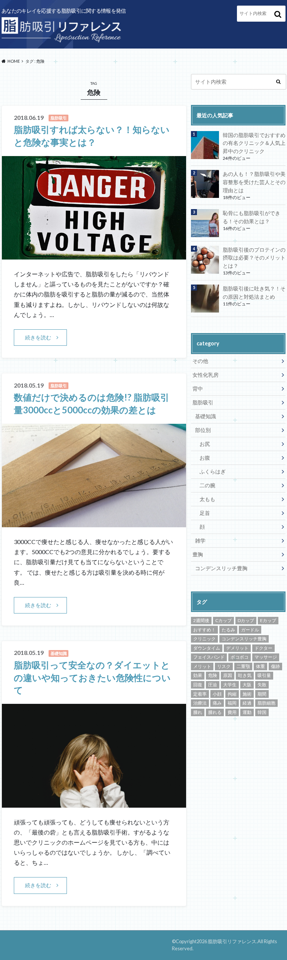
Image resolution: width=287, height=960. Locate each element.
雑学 (200, 540)
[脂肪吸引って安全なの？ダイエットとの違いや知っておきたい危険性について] (94, 803)
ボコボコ (240, 657)
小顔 (217, 694)
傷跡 (275, 666)
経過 (247, 703)
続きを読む (38, 337)
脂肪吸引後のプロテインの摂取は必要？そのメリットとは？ (254, 257)
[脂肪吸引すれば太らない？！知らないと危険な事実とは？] (94, 254)
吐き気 (244, 675)
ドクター (263, 648)
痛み (217, 703)
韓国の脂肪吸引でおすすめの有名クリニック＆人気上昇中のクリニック (254, 143)
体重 (260, 666)
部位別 (203, 430)
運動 (247, 712)
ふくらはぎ (213, 471)
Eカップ (268, 620)
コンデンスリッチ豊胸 (221, 568)
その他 (200, 361)
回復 (197, 684)
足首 (205, 513)
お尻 (205, 444)
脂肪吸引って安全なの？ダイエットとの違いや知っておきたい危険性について (92, 677)
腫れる (215, 712)
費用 (232, 712)
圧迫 (212, 684)
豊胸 (197, 554)
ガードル (250, 630)
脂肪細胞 (266, 703)
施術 (247, 694)
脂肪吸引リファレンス (232, 941)
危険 (212, 675)
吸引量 (264, 675)
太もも (207, 499)
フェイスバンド (209, 657)
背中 (197, 388)
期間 (261, 694)
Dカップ (246, 620)
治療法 (200, 703)
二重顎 (243, 666)
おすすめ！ (204, 630)
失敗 (261, 684)
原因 (227, 675)
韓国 (261, 712)
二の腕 (207, 485)
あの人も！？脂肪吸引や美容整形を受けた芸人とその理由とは (254, 182)
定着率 (200, 694)
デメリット (237, 648)
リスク (224, 666)
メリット (202, 666)
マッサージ (265, 657)
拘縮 (232, 694)
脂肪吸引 (202, 402)
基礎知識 (205, 416)
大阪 (247, 684)
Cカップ (223, 620)
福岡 (232, 703)
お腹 (205, 457)
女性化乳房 (205, 375)
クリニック (204, 638)
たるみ (228, 630)
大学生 (230, 684)
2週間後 (201, 620)
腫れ (197, 712)
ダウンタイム (206, 648)
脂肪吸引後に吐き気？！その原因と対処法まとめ (254, 292)
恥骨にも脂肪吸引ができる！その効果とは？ (251, 217)
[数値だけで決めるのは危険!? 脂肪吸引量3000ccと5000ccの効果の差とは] (94, 522)
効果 (197, 675)
